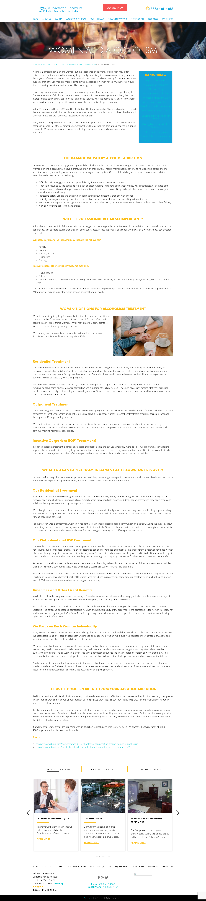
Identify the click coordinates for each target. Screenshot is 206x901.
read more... (44, 839)
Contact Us (167, 19)
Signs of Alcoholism (155, 80)
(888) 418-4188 (161, 9)
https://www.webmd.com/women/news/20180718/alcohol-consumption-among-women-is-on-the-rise (87, 743)
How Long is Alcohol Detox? (155, 140)
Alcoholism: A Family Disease (155, 110)
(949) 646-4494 (103, 886)
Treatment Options (117, 19)
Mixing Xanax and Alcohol (155, 93)
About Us (46, 19)
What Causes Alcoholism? (155, 101)
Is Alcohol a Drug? (155, 89)
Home (35, 19)
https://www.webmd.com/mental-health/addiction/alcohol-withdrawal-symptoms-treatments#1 (83, 747)
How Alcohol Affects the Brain (155, 97)
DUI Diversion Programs (156, 132)
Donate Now (115, 7)
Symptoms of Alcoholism (155, 84)
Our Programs (97, 19)
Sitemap (88, 897)
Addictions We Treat (76, 19)
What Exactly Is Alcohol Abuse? (155, 106)
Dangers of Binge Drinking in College (156, 117)
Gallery (58, 19)
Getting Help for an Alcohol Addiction (155, 125)
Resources (153, 19)
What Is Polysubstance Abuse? (155, 136)
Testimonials (137, 19)
